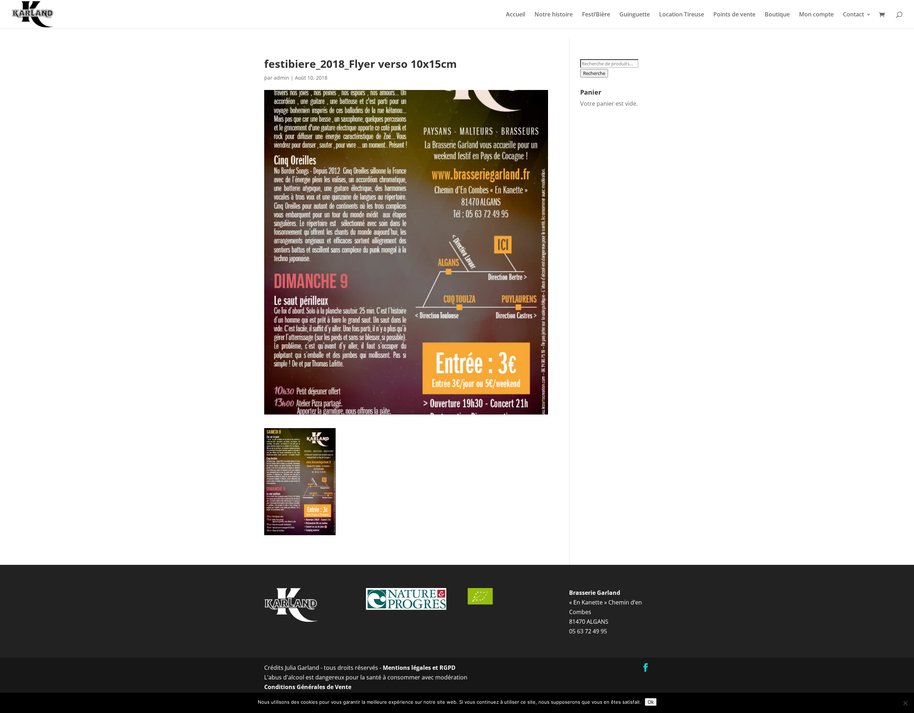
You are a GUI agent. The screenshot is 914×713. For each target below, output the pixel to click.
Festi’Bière (596, 15)
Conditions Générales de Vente (307, 687)
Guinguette (634, 15)
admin (281, 77)
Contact (853, 15)
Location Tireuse (681, 15)
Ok (651, 702)
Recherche (594, 73)
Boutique (777, 15)
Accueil (515, 15)
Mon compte (816, 15)
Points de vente (734, 15)
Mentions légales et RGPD (419, 668)
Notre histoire (553, 15)
